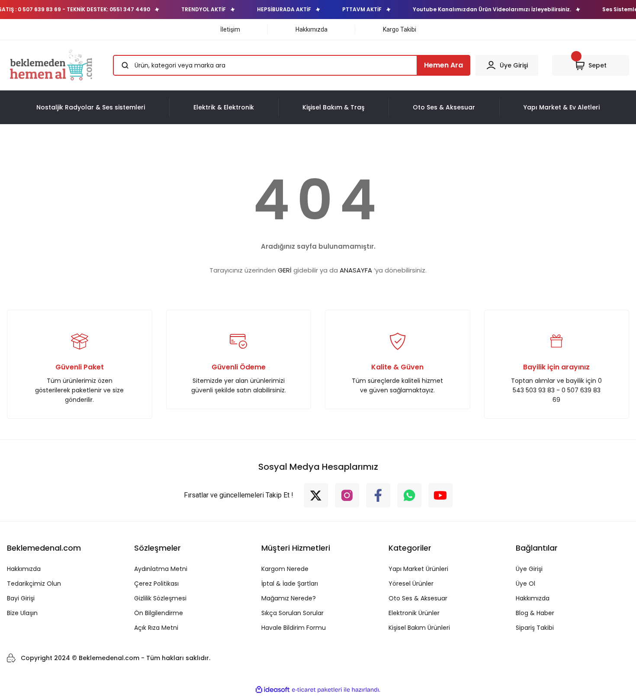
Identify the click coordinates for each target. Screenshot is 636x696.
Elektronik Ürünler (414, 613)
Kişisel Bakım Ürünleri (419, 627)
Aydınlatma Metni (160, 568)
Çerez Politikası (156, 583)
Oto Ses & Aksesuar (418, 598)
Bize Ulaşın (22, 613)
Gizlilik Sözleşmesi (160, 598)
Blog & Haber (535, 613)
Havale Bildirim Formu (293, 627)
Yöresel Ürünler (411, 583)
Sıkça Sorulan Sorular (292, 613)
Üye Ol (525, 583)
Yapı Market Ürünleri (418, 568)
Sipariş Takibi (535, 627)
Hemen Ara (443, 65)
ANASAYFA (356, 270)
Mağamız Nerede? (288, 598)
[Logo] (52, 65)
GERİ (285, 270)
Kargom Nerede (284, 568)
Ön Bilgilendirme (158, 613)
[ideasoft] (272, 690)
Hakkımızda (24, 568)
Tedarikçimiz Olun (34, 583)
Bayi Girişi (21, 598)
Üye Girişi (529, 568)
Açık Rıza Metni (156, 627)
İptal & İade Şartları (289, 583)
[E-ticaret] (317, 690)
